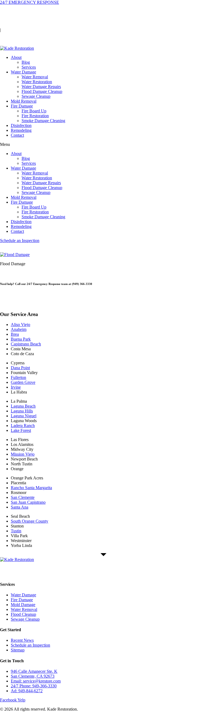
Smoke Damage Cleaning (43, 120)
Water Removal (35, 77)
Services (29, 67)
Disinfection (21, 125)
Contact (17, 135)
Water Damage (23, 72)
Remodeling (21, 130)
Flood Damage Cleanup (42, 91)
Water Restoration (37, 81)
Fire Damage (22, 106)
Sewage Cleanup (36, 96)
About (16, 57)
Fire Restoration (35, 115)
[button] (103, 144)
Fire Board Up (34, 111)
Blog (26, 62)
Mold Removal (23, 101)
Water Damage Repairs (41, 86)
